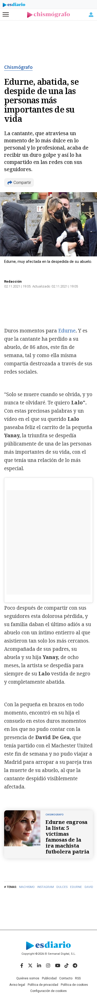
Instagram (45, 887)
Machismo (27, 887)
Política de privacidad (43, 985)
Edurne (76, 887)
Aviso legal (17, 985)
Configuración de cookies (48, 991)
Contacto (65, 978)
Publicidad (49, 978)
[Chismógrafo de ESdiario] (48, 14)
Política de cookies (74, 985)
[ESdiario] (14, 5)
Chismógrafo (18, 67)
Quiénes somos (27, 978)
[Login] (91, 14)
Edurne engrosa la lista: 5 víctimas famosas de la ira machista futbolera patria (67, 837)
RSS (78, 978)
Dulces (62, 887)
